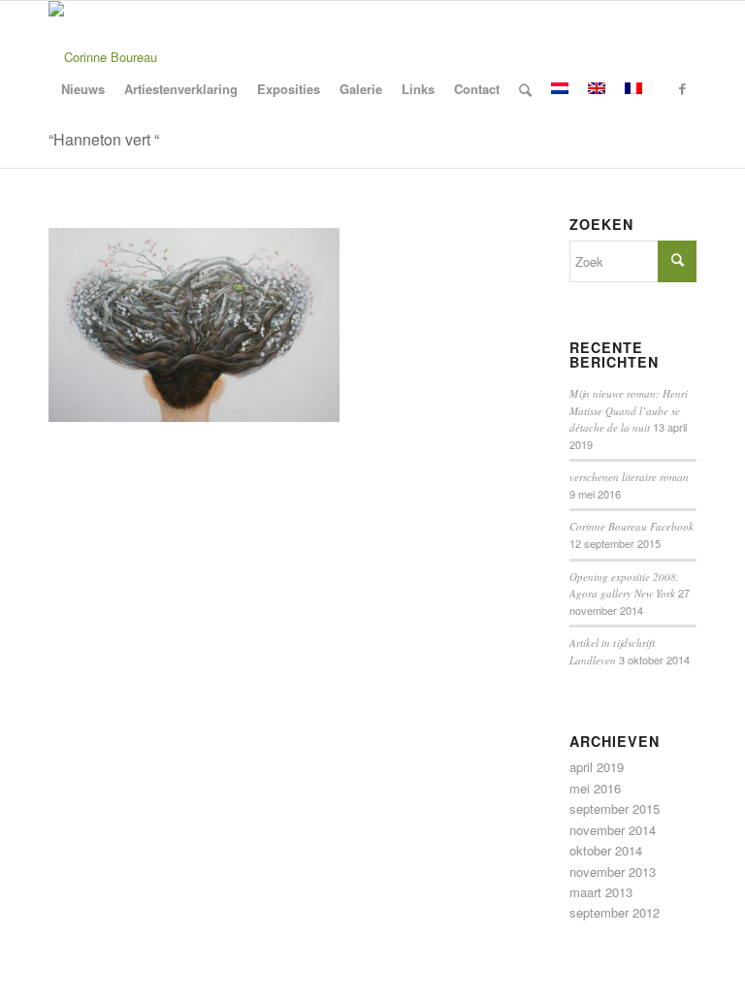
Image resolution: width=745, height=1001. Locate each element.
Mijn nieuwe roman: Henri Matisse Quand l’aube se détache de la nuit (628, 410)
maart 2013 (600, 892)
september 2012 (614, 912)
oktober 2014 (605, 850)
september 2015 (614, 808)
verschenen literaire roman (629, 476)
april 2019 (596, 767)
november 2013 (612, 871)
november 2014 (612, 830)
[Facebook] (681, 88)
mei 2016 (595, 788)
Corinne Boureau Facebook (631, 526)
